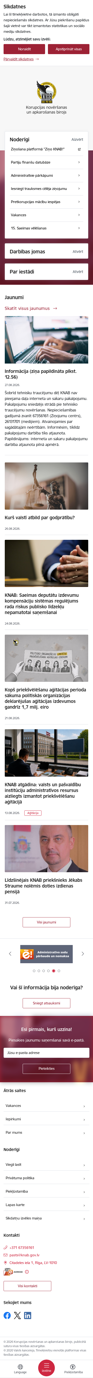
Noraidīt (24, 49)
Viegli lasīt (13, 1164)
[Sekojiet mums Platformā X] (17, 1315)
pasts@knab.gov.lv (24, 1255)
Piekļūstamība (17, 1191)
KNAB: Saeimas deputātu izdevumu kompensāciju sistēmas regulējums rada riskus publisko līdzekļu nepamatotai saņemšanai (42, 603)
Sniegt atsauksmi (46, 1003)
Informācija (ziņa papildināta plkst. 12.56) (41, 374)
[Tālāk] (82, 953)
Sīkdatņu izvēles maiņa (24, 1218)
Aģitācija (32, 813)
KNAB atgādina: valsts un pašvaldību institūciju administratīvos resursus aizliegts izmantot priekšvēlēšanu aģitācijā (43, 793)
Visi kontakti (27, 1286)
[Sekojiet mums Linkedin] (27, 1315)
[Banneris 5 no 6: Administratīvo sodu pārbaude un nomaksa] (46, 953)
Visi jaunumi (46, 922)
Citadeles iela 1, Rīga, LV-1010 (33, 1262)
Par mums (14, 1132)
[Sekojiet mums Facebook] (7, 1315)
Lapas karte (15, 1204)
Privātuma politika (20, 1178)
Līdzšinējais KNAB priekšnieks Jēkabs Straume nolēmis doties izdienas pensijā (43, 885)
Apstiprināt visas (69, 49)
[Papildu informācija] (27, 1272)
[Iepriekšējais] (10, 953)
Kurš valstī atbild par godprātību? (40, 517)
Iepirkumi (13, 1119)
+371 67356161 (22, 1247)
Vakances (13, 1105)
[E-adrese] (13, 1272)
